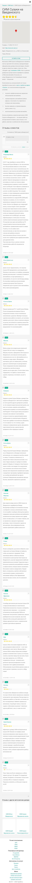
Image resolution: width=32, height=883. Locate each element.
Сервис (16, 865)
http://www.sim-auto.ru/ (11, 48)
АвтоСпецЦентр (16, 858)
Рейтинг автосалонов (16, 875)
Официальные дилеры (16, 873)
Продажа (16, 863)
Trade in (16, 867)
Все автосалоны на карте (16, 877)
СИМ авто (10, 5)
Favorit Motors (16, 854)
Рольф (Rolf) (16, 853)
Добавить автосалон (16, 879)
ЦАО (16, 842)
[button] (16, 31)
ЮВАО (16, 846)
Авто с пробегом (16, 869)
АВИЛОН (16, 856)
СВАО (16, 844)
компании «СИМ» (16, 70)
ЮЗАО (16, 848)
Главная (4, 5)
